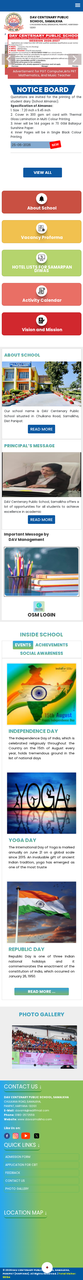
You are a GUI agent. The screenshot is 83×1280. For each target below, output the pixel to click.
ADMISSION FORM (17, 1157)
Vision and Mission (41, 330)
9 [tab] (65, 80)
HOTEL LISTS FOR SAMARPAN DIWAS (41, 269)
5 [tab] (38, 80)
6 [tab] (45, 80)
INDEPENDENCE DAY (33, 731)
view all (43, 172)
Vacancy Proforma (41, 237)
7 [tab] (51, 80)
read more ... (41, 991)
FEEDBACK (12, 1173)
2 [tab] (18, 80)
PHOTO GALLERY (17, 1189)
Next (74, 59)
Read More (41, 429)
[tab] (23, 645)
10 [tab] (71, 80)
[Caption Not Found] (44, 1047)
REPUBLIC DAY (26, 949)
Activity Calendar (41, 300)
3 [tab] (25, 80)
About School (41, 208)
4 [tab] (31, 80)
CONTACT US (15, 1181)
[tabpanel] (41, 825)
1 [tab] (12, 80)
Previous (8, 59)
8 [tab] (58, 80)
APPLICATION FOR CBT (21, 1165)
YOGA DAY (22, 840)
